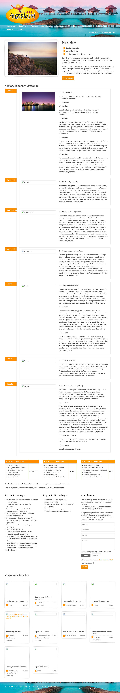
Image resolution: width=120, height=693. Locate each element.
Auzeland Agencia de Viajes (17, 26)
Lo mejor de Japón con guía (102, 601)
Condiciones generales (43, 689)
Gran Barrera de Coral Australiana (43, 598)
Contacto (19, 29)
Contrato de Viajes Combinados (81, 689)
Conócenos (86, 26)
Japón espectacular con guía (17, 601)
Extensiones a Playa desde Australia (102, 633)
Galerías (10, 29)
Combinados (39, 605)
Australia (34, 26)
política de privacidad (105, 560)
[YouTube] (108, 8)
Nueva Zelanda (46, 26)
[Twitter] (114, 8)
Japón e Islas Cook (42, 632)
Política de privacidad (60, 689)
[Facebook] (111, 8)
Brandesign (54, 686)
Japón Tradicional (41, 667)
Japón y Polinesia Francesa (16, 667)
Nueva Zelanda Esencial (72, 601)
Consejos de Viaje (100, 26)
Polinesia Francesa (11, 674)
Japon (10, 605)
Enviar (85, 567)
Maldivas (9, 640)
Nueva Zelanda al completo (73, 632)
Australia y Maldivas (13, 632)
